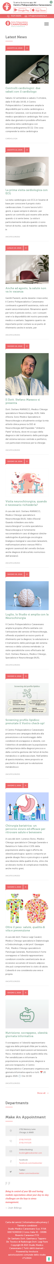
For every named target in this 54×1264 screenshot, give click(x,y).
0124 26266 (16, 16)
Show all (41, 1093)
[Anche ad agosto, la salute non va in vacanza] (27, 269)
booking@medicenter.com (30, 1153)
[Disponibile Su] (21, 10)
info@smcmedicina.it (38, 16)
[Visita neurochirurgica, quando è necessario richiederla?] (27, 482)
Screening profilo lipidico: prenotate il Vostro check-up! (24, 721)
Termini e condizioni (27, 1225)
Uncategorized (12, 237)
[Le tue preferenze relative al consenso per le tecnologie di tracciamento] (49, 1259)
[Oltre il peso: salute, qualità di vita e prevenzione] (27, 908)
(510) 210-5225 (25, 1139)
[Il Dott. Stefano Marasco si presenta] (27, 374)
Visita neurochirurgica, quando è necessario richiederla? (26, 503)
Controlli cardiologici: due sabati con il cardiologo (22, 90)
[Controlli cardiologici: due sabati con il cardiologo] (27, 69)
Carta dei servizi (13, 1222)
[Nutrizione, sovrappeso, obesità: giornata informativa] (27, 1014)
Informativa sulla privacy (35, 1222)
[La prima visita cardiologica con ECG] (27, 171)
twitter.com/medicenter (29, 1173)
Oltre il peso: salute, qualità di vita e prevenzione (25, 929)
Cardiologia (11, 139)
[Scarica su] (39, 10)
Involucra (33, 1251)
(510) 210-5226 (25, 1142)
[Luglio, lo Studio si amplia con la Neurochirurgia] (27, 595)
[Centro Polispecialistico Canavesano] (24, 24)
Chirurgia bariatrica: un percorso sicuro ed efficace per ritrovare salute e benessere (25, 829)
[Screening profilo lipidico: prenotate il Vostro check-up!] (27, 699)
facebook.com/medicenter (30, 1163)
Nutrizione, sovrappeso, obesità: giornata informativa (26, 1034)
